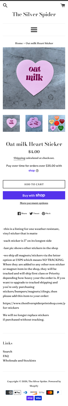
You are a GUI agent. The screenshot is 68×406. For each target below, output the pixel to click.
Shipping (19, 158)
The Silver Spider (34, 14)
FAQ (6, 356)
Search (7, 351)
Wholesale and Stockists (19, 360)
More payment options (34, 203)
